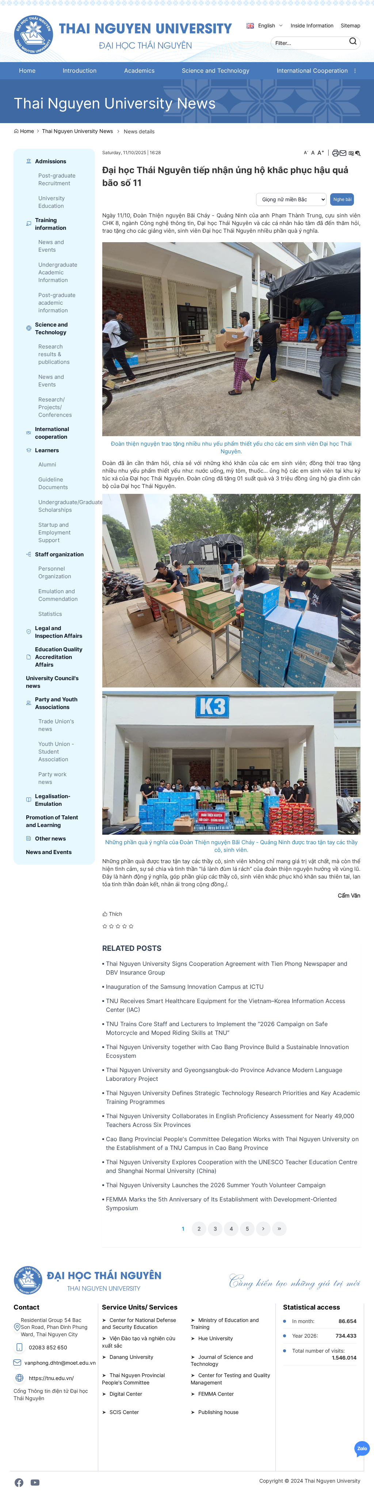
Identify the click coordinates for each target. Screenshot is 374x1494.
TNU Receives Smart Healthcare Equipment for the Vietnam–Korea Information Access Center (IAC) (225, 1005)
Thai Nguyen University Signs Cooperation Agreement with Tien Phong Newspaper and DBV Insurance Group (226, 968)
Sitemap (350, 25)
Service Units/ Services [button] (140, 1307)
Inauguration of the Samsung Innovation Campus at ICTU (185, 986)
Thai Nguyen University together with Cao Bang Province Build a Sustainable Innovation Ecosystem (227, 1051)
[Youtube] (35, 1482)
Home (26, 131)
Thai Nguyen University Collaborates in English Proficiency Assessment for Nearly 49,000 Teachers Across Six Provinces (230, 1120)
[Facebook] (19, 1482)
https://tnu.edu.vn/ (51, 1378)
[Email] (343, 153)
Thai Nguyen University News (77, 131)
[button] (355, 70)
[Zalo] (362, 1448)
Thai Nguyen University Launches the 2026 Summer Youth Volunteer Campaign (215, 1185)
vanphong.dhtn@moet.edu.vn (60, 1363)
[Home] (123, 34)
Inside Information (312, 25)
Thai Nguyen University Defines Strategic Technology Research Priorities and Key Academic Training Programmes (233, 1097)
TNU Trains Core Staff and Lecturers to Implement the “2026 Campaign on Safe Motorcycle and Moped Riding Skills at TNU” (217, 1028)
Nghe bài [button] (342, 199)
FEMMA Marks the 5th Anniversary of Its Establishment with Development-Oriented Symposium (221, 1204)
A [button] (306, 152)
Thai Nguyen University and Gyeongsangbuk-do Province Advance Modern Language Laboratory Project (224, 1074)
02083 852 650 (48, 1347)
